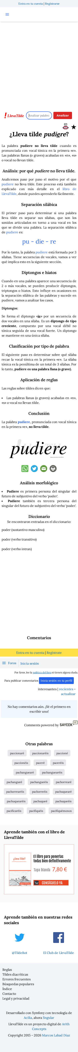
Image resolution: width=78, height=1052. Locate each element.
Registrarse (52, 3)
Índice (7, 989)
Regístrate (54, 653)
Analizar (63, 115)
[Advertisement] (39, 65)
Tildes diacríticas (15, 974)
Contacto (9, 994)
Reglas (7, 970)
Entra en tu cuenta (30, 3)
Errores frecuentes (16, 979)
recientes (66, 689)
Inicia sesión (29, 663)
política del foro (42, 672)
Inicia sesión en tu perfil (56, 680)
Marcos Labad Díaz (56, 1035)
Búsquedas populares (18, 984)
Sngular (48, 1018)
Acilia (28, 1018)
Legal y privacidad (15, 998)
